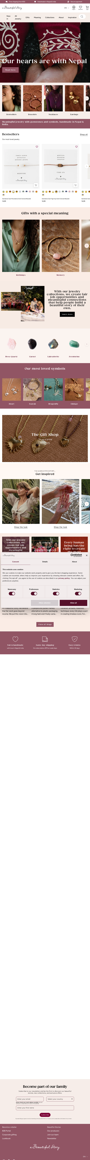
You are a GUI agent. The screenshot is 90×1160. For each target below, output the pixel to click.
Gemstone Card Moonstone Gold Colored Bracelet (16, 198)
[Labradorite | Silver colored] (23, 191)
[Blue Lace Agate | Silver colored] (20, 191)
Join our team (52, 1135)
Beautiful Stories (54, 1127)
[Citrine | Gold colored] (6, 191)
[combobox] (60, 1099)
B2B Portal (6, 1131)
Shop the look (21, 527)
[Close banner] (86, 555)
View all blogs (45, 624)
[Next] (87, 98)
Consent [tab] (15, 562)
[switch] (34, 593)
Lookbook (6, 1138)
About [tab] (74, 562)
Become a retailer (9, 1127)
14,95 (4, 201)
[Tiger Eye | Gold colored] (16, 191)
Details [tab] (45, 562)
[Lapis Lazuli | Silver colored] (26, 191)
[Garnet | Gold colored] (10, 191)
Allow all (73, 603)
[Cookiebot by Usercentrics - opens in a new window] (72, 555)
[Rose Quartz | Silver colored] (30, 191)
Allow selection (44, 603)
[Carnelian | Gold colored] (36, 191)
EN (65, 8)
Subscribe (45, 1115)
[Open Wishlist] (80, 7)
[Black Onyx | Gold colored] (3, 195)
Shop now (10, 58)
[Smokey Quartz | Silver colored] (33, 191)
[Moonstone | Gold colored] (13, 191)
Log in (75, 8)
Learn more (67, 314)
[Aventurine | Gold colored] (3, 191)
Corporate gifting (9, 1135)
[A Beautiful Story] (13, 8)
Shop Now (45, 443)
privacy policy (64, 578)
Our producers (53, 1131)
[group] (45, 100)
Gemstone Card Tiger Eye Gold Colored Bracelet (55, 198)
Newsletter (51, 1138)
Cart (87, 8)
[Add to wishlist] (37, 146)
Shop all (84, 134)
